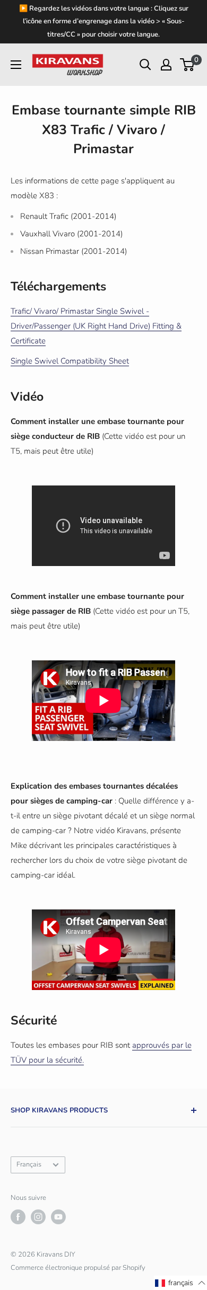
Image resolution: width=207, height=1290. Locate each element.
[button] (180, 1283)
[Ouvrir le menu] (16, 64)
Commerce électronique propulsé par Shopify (78, 1268)
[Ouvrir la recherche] (145, 64)
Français (28, 1164)
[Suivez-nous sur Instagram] (38, 1216)
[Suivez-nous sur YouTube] (58, 1216)
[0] (187, 64)
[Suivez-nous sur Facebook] (18, 1216)
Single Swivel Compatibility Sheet (70, 361)
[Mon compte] (166, 64)
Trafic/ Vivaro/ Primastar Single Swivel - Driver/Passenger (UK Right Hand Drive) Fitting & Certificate (96, 326)
